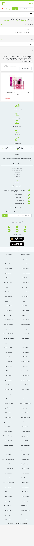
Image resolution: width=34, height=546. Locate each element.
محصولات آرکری (8, 371)
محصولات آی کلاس (25, 431)
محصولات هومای (8, 329)
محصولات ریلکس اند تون (8, 333)
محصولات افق (8, 385)
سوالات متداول (17, 172)
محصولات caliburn (25, 510)
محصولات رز (25, 366)
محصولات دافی (8, 501)
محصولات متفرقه (25, 310)
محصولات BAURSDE (8, 347)
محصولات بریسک (25, 333)
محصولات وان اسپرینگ (25, 385)
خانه (32, 19)
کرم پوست (27, 29)
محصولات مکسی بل (25, 478)
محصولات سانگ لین (8, 315)
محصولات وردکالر (25, 306)
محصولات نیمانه (25, 282)
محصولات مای (8, 380)
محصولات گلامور (8, 408)
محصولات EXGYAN (25, 380)
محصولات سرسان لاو (8, 445)
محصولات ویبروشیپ (25, 320)
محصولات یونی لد (26, 292)
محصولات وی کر (8, 292)
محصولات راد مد (25, 329)
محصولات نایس (25, 473)
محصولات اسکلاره (25, 487)
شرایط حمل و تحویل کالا (17, 168)
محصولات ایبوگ (25, 408)
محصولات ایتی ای (9, 510)
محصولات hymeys (25, 515)
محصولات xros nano (25, 506)
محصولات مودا (8, 440)
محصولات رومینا (25, 413)
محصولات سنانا (8, 361)
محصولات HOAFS (25, 454)
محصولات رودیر (25, 496)
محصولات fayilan (25, 357)
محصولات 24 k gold (25, 273)
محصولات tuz (25, 427)
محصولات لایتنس (25, 468)
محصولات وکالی (8, 399)
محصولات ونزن (25, 352)
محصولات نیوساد (25, 278)
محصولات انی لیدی (25, 450)
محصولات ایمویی (8, 273)
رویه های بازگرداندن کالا (17, 170)
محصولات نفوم (8, 296)
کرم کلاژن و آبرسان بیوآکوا (22, 32)
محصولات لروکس (8, 473)
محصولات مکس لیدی (8, 468)
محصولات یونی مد (8, 287)
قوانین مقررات (17, 174)
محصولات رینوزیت (8, 301)
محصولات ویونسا (8, 357)
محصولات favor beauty (8, 436)
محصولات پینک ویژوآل (8, 482)
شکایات (17, 178)
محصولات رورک (8, 254)
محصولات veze (25, 389)
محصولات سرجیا (25, 482)
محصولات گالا (9, 310)
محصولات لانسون (8, 464)
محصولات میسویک (25, 501)
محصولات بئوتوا (8, 417)
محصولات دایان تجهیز (8, 320)
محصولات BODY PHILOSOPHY (8, 459)
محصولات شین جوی (8, 324)
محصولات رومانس (8, 431)
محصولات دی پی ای (8, 282)
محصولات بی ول (8, 366)
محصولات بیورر (25, 520)
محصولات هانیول (25, 459)
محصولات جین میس (25, 436)
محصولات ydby (8, 413)
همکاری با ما (17, 176)
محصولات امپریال (8, 487)
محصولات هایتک (8, 264)
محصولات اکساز (8, 352)
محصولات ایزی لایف (8, 403)
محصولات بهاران (25, 296)
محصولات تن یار (25, 268)
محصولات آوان (8, 343)
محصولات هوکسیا (25, 394)
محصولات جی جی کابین (8, 338)
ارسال (5, 215)
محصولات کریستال (8, 422)
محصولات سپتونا (8, 427)
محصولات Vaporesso (8, 506)
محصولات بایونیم (25, 315)
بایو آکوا (29, 44)
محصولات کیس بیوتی (26, 324)
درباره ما (17, 182)
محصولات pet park (8, 394)
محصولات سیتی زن (25, 399)
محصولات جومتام (8, 450)
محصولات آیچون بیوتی (25, 403)
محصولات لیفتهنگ (25, 343)
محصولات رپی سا (25, 301)
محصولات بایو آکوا (8, 259)
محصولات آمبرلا (8, 496)
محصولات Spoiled (25, 417)
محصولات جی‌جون (25, 264)
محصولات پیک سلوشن (25, 371)
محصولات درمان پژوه (8, 306)
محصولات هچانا (25, 338)
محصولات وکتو (25, 287)
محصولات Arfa (8, 492)
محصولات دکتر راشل (25, 464)
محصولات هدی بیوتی (25, 440)
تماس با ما (17, 180)
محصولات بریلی (8, 375)
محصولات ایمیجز (8, 268)
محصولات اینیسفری (25, 254)
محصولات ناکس (8, 278)
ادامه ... (25, 160)
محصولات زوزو (25, 259)
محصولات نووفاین (9, 478)
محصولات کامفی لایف (25, 492)
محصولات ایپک (8, 454)
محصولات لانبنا (25, 375)
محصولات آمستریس (25, 361)
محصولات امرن (8, 515)
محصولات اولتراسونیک (9, 389)
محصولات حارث (8, 520)
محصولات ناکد (25, 422)
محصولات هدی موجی (25, 445)
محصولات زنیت (25, 347)
